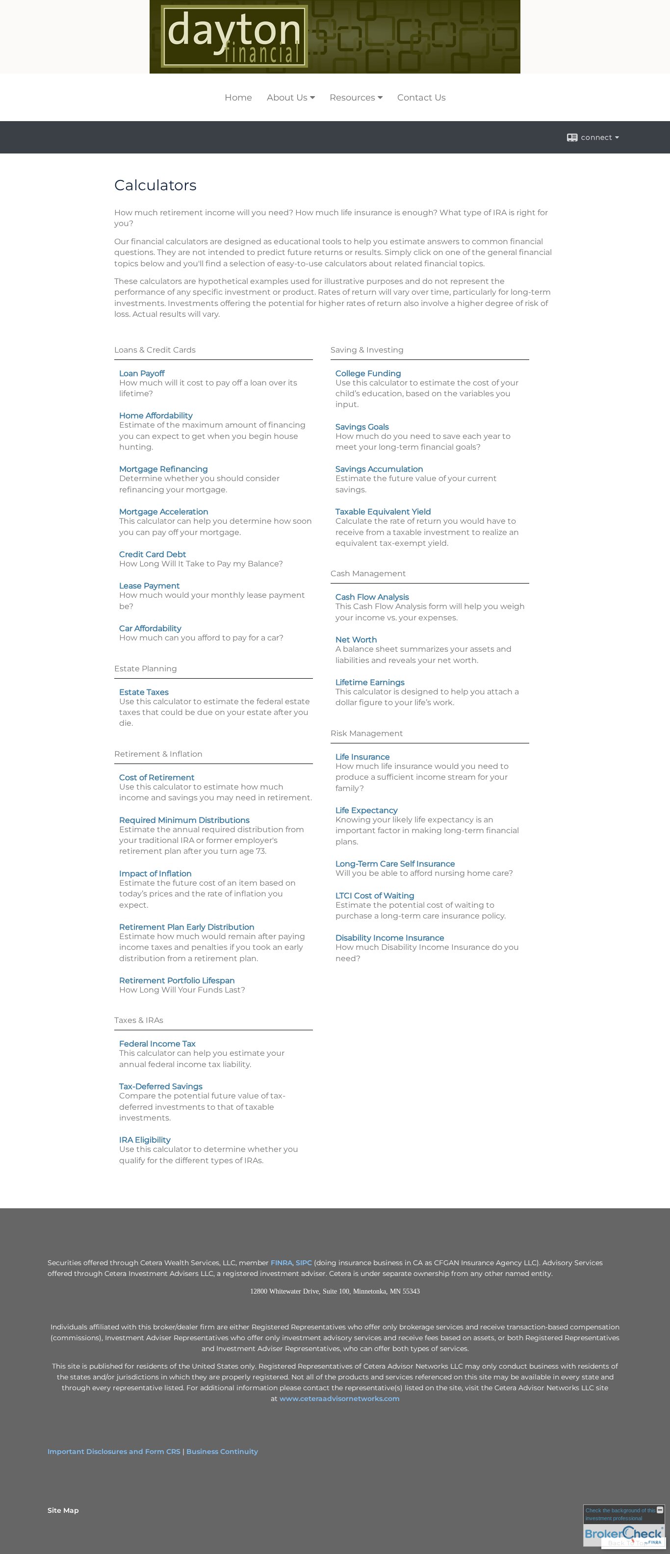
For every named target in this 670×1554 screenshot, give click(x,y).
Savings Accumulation (379, 469)
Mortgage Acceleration (163, 511)
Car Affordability (150, 628)
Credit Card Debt (152, 554)
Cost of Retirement (157, 777)
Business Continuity (222, 1451)
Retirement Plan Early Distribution (187, 927)
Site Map (63, 1510)
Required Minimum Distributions (184, 820)
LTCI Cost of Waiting (374, 895)
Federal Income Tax (157, 1043)
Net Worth (356, 639)
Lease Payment (149, 585)
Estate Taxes (144, 692)
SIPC (304, 1262)
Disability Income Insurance (389, 938)
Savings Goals (362, 427)
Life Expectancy (366, 810)
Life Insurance (362, 757)
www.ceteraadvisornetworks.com (340, 1398)
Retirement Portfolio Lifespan (177, 980)
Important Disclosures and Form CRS (114, 1451)
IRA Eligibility (145, 1140)
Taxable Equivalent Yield (383, 511)
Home (238, 97)
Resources (352, 97)
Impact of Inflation (155, 873)
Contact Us (421, 97)
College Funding (368, 373)
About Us (287, 97)
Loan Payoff (141, 373)
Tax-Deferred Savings (161, 1086)
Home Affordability (156, 415)
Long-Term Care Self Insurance (395, 863)
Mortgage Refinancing (163, 469)
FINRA (281, 1262)
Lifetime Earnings (370, 682)
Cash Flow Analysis (372, 597)
